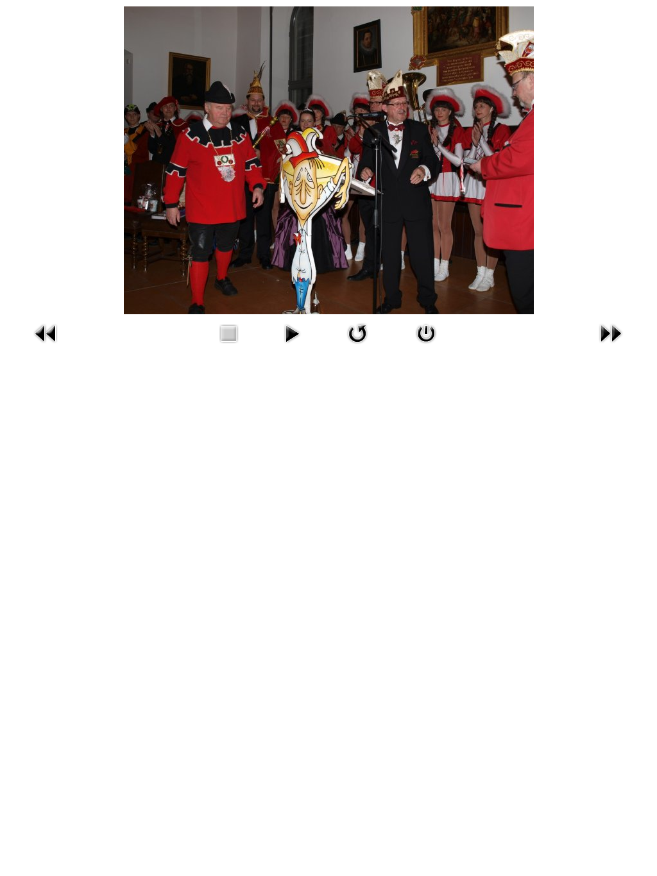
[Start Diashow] (292, 346)
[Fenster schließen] (426, 346)
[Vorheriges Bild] (46, 346)
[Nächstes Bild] (610, 346)
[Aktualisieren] (357, 346)
